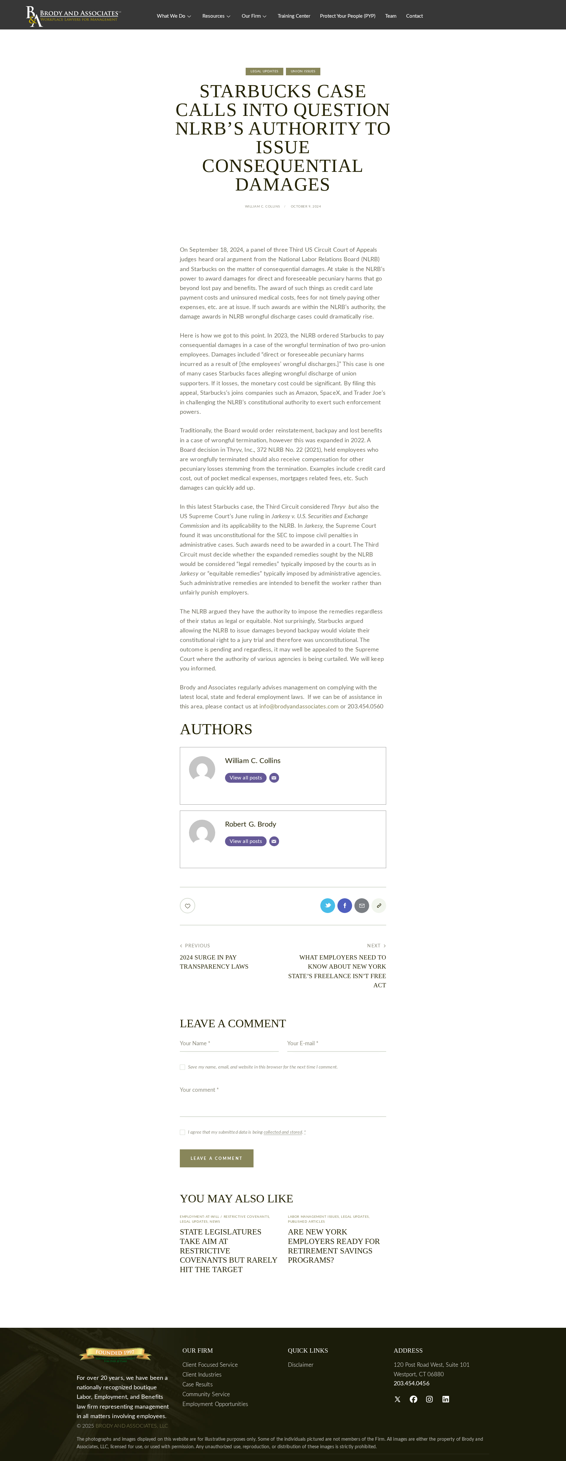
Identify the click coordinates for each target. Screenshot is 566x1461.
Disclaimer (300, 1365)
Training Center (294, 16)
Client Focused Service (210, 1365)
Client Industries (202, 1375)
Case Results (197, 1384)
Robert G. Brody (250, 824)
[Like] (188, 905)
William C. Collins (253, 761)
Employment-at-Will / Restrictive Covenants (224, 1216)
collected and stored (283, 1132)
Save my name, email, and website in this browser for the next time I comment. (263, 1067)
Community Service (206, 1394)
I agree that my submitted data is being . (247, 1132)
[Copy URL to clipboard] (378, 905)
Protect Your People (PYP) (347, 16)
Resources (213, 16)
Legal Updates (264, 71)
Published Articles (306, 1221)
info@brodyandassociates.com (299, 707)
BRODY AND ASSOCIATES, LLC (132, 1426)
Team (390, 16)
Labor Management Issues (313, 1216)
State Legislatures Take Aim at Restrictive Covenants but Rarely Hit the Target (228, 1251)
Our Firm (251, 16)
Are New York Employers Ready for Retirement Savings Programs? (334, 1246)
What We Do (171, 16)
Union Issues (303, 71)
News (215, 1221)
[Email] (274, 778)
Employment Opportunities (215, 1404)
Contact (414, 16)
